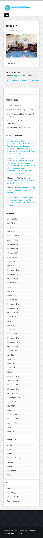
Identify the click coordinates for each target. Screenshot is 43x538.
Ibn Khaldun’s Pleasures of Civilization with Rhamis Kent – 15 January (21, 151)
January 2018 (12, 240)
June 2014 (11, 359)
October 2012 (12, 423)
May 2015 (11, 325)
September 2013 (13, 398)
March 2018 (11, 232)
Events (10, 453)
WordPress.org (13, 501)
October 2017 (12, 253)
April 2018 (11, 227)
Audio (9, 445)
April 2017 (11, 261)
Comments (13, 497)
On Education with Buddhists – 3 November (22, 81)
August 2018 (12, 219)
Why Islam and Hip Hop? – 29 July (20, 110)
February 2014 (13, 376)
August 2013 (12, 402)
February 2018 (13, 236)
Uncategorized (12, 471)
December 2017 (13, 244)
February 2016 (13, 300)
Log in (9, 488)
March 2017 (11, 266)
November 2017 (13, 249)
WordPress (31, 531)
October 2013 (12, 393)
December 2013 (13, 385)
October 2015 (12, 312)
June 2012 (11, 427)
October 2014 (12, 346)
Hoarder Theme (9, 533)
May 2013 (11, 406)
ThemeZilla (22, 533)
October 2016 (12, 278)
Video (9, 475)
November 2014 (13, 342)
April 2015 (11, 329)
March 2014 (11, 372)
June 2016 (11, 287)
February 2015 (13, 334)
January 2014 (12, 380)
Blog (9, 449)
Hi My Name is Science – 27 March (20, 127)
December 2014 (13, 338)
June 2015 (11, 321)
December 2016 (13, 270)
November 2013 (13, 389)
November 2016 (13, 274)
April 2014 (11, 368)
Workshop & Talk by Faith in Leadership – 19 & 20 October (21, 190)
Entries (11, 493)
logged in (16, 76)
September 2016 (13, 283)
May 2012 (11, 432)
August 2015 (12, 317)
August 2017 (12, 257)
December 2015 (13, 304)
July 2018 (11, 223)
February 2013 (13, 414)
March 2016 (11, 295)
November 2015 (13, 308)
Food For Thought (14, 458)
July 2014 (11, 355)
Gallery (10, 462)
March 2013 (11, 410)
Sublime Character (14, 106)
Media (9, 466)
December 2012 (13, 419)
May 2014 (11, 363)
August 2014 (12, 351)
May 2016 (11, 291)
